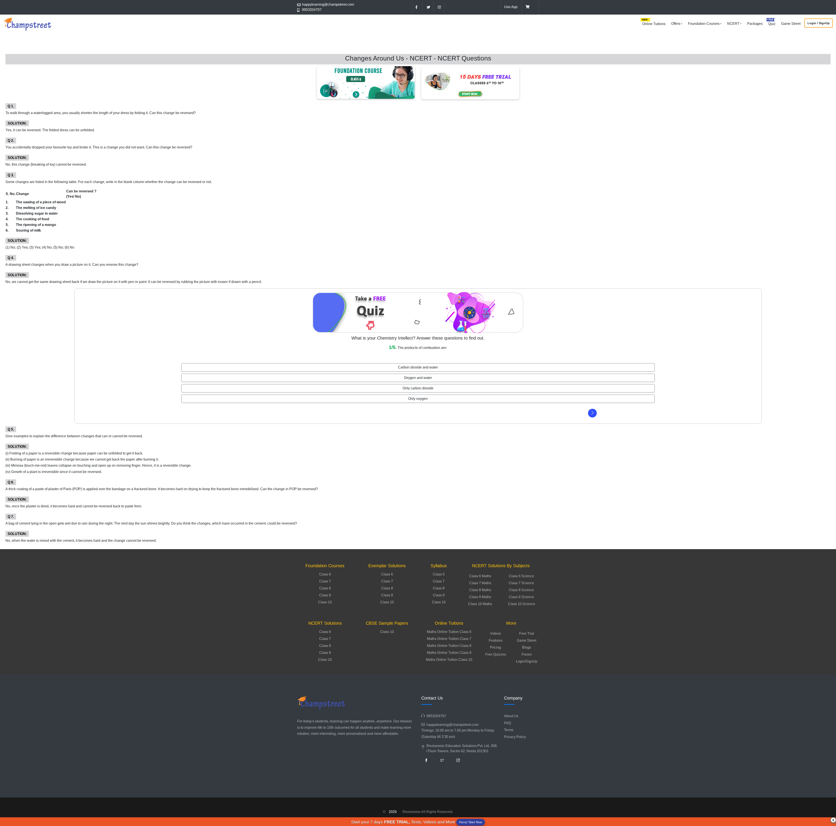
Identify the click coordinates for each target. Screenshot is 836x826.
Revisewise (412, 812)
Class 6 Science (521, 576)
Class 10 (325, 602)
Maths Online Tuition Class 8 (449, 646)
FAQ (507, 723)
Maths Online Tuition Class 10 (449, 659)
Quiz (771, 24)
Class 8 (325, 588)
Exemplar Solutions (387, 565)
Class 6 (325, 574)
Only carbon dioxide (418, 388)
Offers (675, 23)
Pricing (495, 647)
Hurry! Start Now (470, 822)
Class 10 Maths (480, 604)
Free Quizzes (495, 654)
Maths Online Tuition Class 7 (449, 639)
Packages (755, 23)
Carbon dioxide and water (418, 367)
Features (495, 640)
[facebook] (417, 7)
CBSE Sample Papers (387, 623)
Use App (510, 7)
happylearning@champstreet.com (328, 4)
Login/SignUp (526, 661)
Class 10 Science (521, 604)
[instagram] (439, 7)
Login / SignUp (818, 23)
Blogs (526, 647)
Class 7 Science (521, 583)
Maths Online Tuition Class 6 (449, 632)
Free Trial (526, 633)
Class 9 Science (521, 597)
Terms (508, 730)
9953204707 (312, 10)
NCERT (733, 23)
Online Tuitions (654, 24)
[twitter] (428, 7)
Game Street (791, 23)
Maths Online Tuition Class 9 (449, 652)
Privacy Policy (515, 737)
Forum (527, 654)
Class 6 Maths (480, 576)
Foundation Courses (704, 23)
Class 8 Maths (480, 590)
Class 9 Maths (480, 597)
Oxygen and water (418, 378)
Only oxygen (418, 398)
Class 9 (325, 595)
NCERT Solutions (325, 623)
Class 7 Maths (480, 583)
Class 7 (325, 581)
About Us (511, 716)
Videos (495, 633)
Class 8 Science (521, 590)
